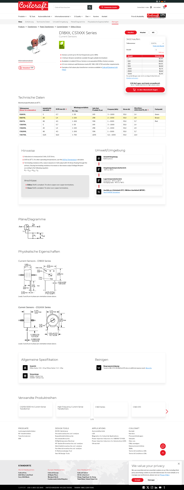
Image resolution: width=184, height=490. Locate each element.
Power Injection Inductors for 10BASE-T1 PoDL (108, 438)
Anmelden (157, 7)
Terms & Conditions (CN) (138, 453)
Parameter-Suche (110, 7)
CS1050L (23, 124)
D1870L (23, 118)
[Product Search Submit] (89, 7)
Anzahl (128, 49)
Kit (153, 32)
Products (21, 27)
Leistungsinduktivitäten (27, 431)
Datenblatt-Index (143, 7)
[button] (167, 411)
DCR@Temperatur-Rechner (65, 441)
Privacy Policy (165, 475)
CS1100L (23, 128)
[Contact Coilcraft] (163, 446)
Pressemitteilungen (136, 436)
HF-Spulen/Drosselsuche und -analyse (69, 443)
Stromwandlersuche (62, 438)
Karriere (96, 16)
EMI (19, 438)
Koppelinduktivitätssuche (64, 436)
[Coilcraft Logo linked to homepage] (33, 6)
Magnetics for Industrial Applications (105, 436)
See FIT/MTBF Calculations (112, 192)
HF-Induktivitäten (24, 433)
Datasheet (26, 68)
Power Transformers (47, 27)
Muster (143, 32)
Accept (137, 480)
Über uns (132, 441)
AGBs (131, 448)
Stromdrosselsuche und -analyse (67, 433)
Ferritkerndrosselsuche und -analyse (68, 448)
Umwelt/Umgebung (60, 22)
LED (93, 433)
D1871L (22, 121)
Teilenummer (130, 43)
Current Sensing (62, 27)
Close (178, 463)
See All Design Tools (62, 453)
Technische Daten (43, 22)
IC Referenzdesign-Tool (63, 451)
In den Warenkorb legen (147, 90)
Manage (151, 480)
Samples (132, 438)
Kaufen (131, 32)
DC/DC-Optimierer (61, 431)
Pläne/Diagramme (78, 22)
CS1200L (23, 131)
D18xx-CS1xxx (76, 27)
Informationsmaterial (25, 61)
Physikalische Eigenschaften (98, 22)
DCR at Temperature (70, 160)
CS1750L (23, 135)
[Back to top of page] (163, 453)
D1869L (23, 114)
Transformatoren (24, 436)
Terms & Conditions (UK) (138, 451)
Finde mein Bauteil (158, 46)
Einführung (29, 22)
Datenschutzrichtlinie (136, 446)
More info (149, 368)
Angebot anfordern (132, 78)
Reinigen (115, 22)
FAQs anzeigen (134, 443)
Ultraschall (96, 443)
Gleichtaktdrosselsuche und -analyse (68, 446)
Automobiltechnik (98, 431)
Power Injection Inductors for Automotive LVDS (109, 441)
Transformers (32, 27)
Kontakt (104, 16)
